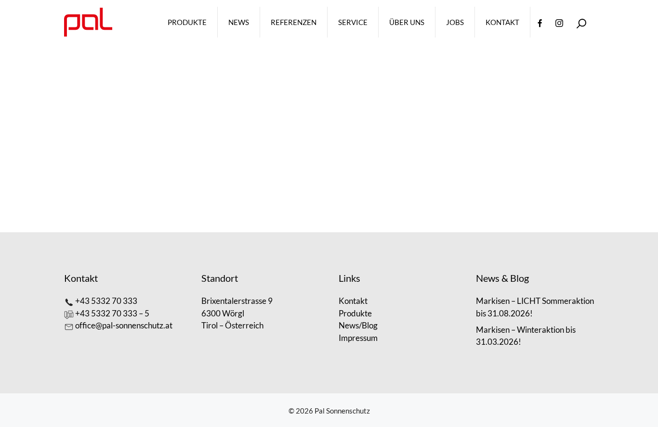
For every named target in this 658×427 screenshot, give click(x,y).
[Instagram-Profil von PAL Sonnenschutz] (559, 22)
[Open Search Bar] (581, 22)
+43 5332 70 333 (106, 301)
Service (353, 22)
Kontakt (502, 22)
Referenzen (293, 22)
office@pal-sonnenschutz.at (123, 325)
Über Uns (406, 22)
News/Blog (358, 325)
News (238, 22)
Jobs (455, 22)
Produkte (187, 22)
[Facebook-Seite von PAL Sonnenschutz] (540, 22)
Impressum (358, 338)
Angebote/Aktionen (176, 208)
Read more (163, 185)
